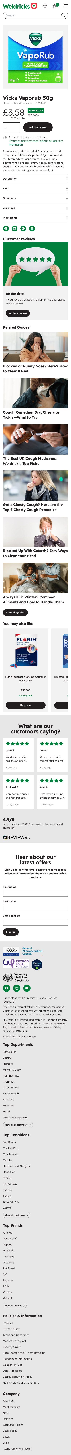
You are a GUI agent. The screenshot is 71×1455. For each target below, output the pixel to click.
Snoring (7, 1190)
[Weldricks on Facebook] (6, 988)
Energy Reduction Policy (17, 1376)
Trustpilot (8, 827)
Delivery (8, 1418)
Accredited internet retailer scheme (40, 1014)
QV (5, 1274)
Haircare (8, 1063)
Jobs (6, 1442)
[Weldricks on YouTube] (27, 988)
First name (9, 887)
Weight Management (15, 1117)
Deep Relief (10, 1238)
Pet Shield (9, 1268)
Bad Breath (9, 1142)
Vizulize (7, 1292)
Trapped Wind (11, 1201)
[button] (66, 6)
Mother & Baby (12, 1069)
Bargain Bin (9, 1051)
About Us (8, 1401)
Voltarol (7, 1298)
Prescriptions (11, 1087)
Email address (11, 915)
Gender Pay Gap (13, 1364)
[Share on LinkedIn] (14, 228)
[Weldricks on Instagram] (16, 988)
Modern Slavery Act (14, 1341)
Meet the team (11, 1407)
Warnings (9, 208)
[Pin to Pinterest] (23, 228)
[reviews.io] (16, 837)
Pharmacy (9, 1081)
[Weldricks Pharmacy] (20, 6)
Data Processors (12, 1370)
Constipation (10, 1154)
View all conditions (15, 1215)
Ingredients (10, 217)
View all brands (13, 1305)
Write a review (18, 313)
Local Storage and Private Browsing (24, 1352)
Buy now (25, 705)
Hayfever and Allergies (16, 1166)
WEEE (6, 1436)
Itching (7, 1178)
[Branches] (45, 6)
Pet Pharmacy (11, 1075)
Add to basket (38, 127)
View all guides (15, 612)
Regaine (8, 1280)
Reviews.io (51, 824)
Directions (9, 198)
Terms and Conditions (16, 1335)
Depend (7, 1244)
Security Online (12, 1347)
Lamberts (8, 1256)
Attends (7, 1232)
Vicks (29, 103)
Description (10, 178)
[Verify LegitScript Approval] (36, 964)
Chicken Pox (10, 1148)
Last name (9, 901)
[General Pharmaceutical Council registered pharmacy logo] (32, 951)
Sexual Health (11, 1093)
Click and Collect (13, 1424)
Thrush (7, 1196)
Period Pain (10, 1184)
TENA (6, 1286)
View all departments (16, 1124)
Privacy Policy (11, 1329)
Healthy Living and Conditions (21, 1382)
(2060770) (9, 1001)
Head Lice (9, 1172)
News (6, 1412)
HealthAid (9, 1250)
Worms (7, 1207)
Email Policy (10, 1430)
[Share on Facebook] (6, 228)
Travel (6, 1111)
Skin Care (8, 1099)
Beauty (7, 1057)
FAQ (5, 188)
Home (6, 103)
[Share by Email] (32, 228)
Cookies (8, 1323)
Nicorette (8, 1262)
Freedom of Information (17, 1358)
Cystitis (7, 1160)
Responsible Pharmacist (17, 1448)
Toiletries (8, 1105)
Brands (18, 103)
